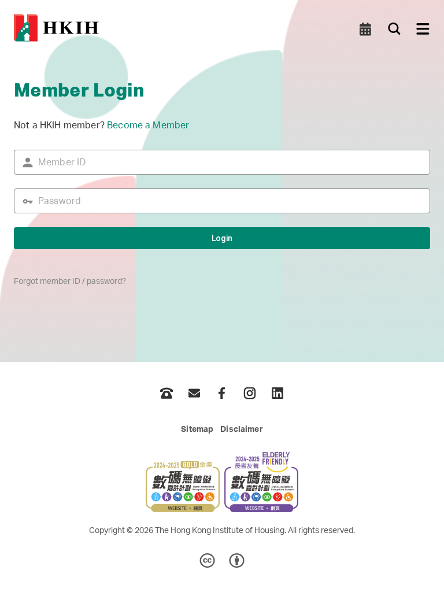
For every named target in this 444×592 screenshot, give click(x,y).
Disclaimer (241, 430)
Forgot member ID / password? (70, 282)
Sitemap (197, 430)
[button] (365, 29)
